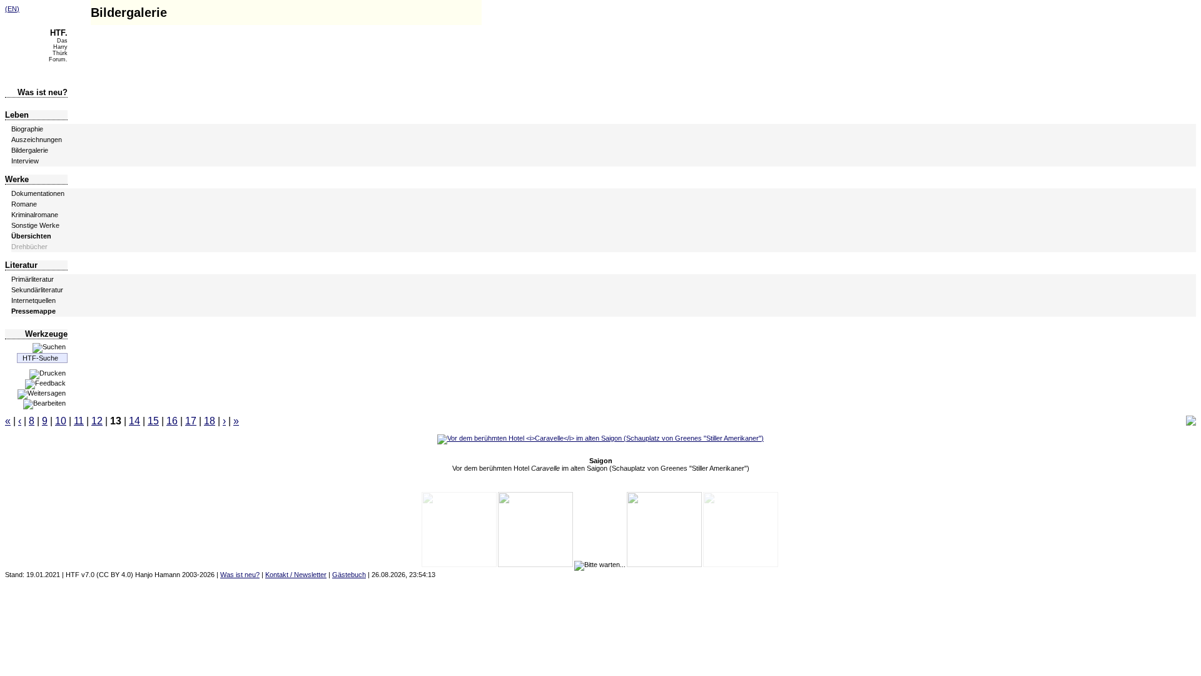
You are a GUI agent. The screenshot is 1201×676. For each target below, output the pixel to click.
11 (79, 421)
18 (209, 421)
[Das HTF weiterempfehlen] (42, 393)
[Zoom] (1191, 423)
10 (60, 421)
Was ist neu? (43, 92)
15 (153, 421)
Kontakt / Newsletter (296, 574)
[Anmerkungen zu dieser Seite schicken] (45, 383)
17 (190, 421)
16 (172, 421)
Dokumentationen (37, 193)
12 (97, 421)
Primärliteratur (32, 279)
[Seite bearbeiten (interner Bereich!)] (44, 403)
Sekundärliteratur (37, 290)
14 (134, 421)
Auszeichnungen (36, 139)
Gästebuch (349, 574)
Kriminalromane (34, 214)
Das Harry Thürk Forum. (58, 47)
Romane (24, 204)
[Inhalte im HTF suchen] (49, 347)
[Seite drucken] (47, 373)
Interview (25, 161)
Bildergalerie (29, 150)
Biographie (27, 129)
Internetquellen (33, 300)
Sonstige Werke (35, 225)
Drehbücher (29, 246)
